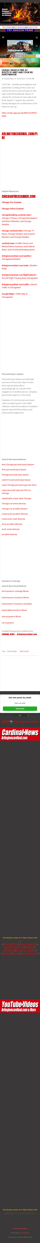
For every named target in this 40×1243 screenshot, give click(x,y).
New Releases (19, 27)
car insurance (8, 623)
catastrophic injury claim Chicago (16, 498)
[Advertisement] (20, 165)
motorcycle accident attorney (15, 514)
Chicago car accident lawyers (15, 509)
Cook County (12, 651)
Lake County (24, 651)
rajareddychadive (24, 1233)
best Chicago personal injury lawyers (18, 464)
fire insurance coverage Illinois (15, 591)
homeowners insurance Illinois (15, 597)
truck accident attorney (12, 524)
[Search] (37, 38)
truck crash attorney (11, 529)
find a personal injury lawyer (14, 469)
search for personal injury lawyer (16, 480)
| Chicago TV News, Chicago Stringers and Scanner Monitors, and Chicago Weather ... (18, 234)
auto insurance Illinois (11, 616)
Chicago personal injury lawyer (15, 475)
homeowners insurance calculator (17, 604)
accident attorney (9, 534)
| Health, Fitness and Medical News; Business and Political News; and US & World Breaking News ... (19, 246)
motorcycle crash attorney (13, 519)
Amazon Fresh (32, 27)
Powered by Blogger (20, 1229)
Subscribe (20, 709)
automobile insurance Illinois (14, 610)
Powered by (14, 715)
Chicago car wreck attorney (14, 503)
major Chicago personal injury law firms (19, 485)
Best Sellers (7, 27)
